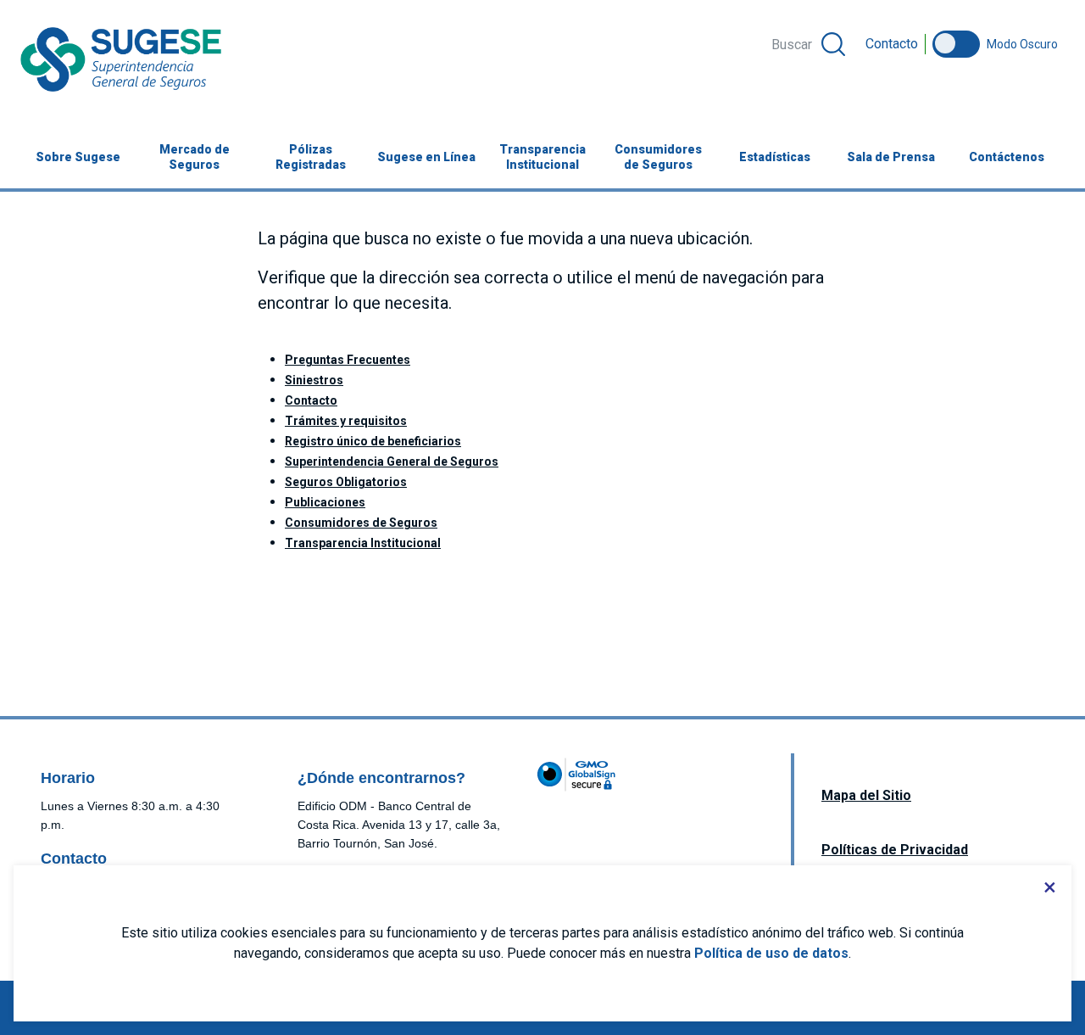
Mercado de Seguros (194, 157)
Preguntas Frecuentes (347, 359)
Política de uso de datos (771, 953)
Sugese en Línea (430, 157)
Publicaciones (325, 502)
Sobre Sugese (78, 157)
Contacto (891, 44)
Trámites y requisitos (346, 421)
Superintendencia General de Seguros (391, 461)
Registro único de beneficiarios (373, 441)
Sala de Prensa (891, 157)
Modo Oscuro (1022, 44)
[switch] (956, 44)
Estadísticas (774, 157)
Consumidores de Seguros (658, 157)
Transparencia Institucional (542, 157)
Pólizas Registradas (310, 157)
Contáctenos (1006, 157)
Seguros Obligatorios (346, 482)
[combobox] (807, 44)
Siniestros (314, 380)
